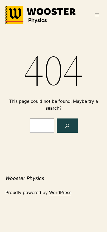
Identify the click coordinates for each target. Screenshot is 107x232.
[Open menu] (97, 15)
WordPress (60, 192)
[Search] (67, 125)
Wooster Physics (24, 178)
